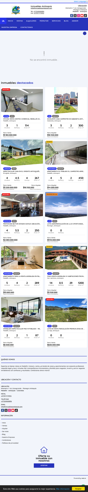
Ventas (20, 21)
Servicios (56, 21)
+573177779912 (39, 13)
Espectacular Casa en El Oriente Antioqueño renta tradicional (22, 171)
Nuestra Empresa (9, 27)
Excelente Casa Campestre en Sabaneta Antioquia (66, 119)
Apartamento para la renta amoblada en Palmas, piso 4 (22, 276)
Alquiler (5, 429)
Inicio (10, 21)
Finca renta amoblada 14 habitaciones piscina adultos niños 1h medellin (66, 276)
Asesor (75, 21)
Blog (66, 21)
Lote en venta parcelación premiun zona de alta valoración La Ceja (66, 329)
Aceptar (78, 488)
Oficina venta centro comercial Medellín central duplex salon (22, 119)
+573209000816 (38, 11)
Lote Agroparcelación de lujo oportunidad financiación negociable (66, 224)
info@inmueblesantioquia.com (41, 8)
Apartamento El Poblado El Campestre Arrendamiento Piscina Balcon (66, 171)
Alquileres (31, 21)
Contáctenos (26, 27)
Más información (62, 488)
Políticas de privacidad (10, 443)
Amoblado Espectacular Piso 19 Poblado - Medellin (22, 329)
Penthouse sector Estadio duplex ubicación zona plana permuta (22, 224)
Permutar (44, 21)
